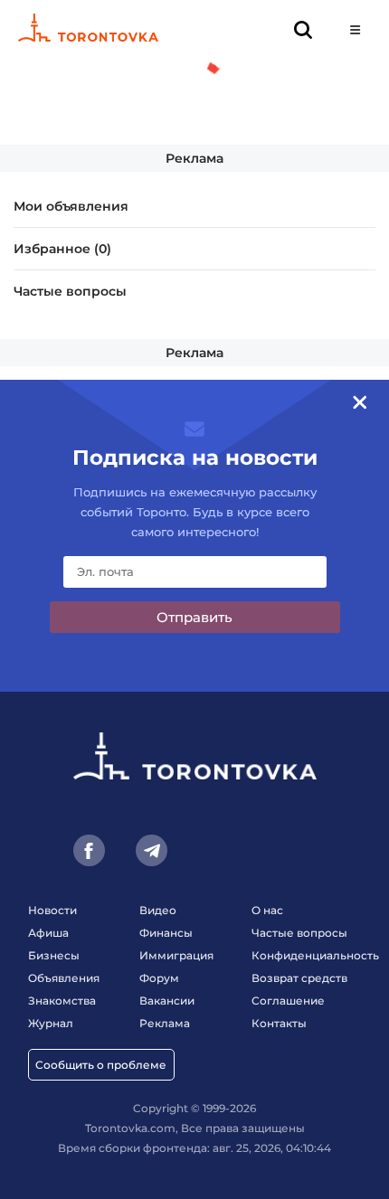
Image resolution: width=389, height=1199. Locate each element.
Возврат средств (299, 978)
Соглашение (288, 1000)
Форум (159, 978)
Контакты (279, 1023)
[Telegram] (151, 850)
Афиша (48, 932)
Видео (157, 910)
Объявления (64, 978)
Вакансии (166, 1000)
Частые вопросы (70, 291)
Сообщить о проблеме (100, 1065)
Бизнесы (54, 955)
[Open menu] (355, 29)
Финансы (166, 932)
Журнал (50, 1023)
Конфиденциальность (315, 955)
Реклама (194, 158)
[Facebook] (89, 850)
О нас (267, 910)
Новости (52, 910)
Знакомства (62, 1000)
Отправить (194, 617)
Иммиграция (176, 955)
